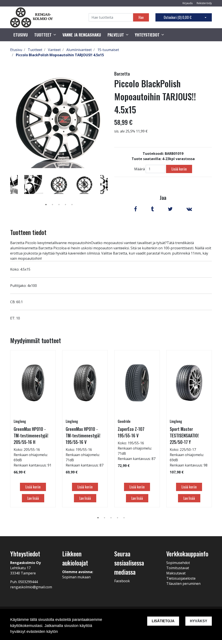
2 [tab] (52, 204)
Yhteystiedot (147, 35)
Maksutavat (176, 573)
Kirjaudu (188, 3)
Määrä (139, 169)
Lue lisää (33, 498)
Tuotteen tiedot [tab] (28, 232)
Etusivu (20, 35)
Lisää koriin (179, 169)
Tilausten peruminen (183, 583)
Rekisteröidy (204, 3)
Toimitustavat (177, 568)
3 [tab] (59, 204)
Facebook (122, 581)
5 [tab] (72, 204)
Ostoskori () (177, 17)
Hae (141, 17)
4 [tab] (65, 204)
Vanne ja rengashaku (81, 35)
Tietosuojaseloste (181, 578)
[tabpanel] (59, 184)
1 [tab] (46, 204)
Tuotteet (43, 35)
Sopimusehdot (178, 562)
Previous (7, 191)
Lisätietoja (163, 621)
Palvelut (116, 35)
